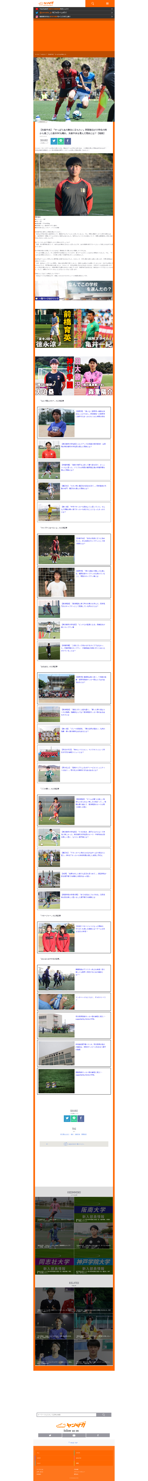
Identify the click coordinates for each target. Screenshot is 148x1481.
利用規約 (39, 1474)
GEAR (39, 1458)
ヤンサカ (37, 54)
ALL (38, 1453)
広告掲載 (76, 1469)
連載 (77, 1463)
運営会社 (76, 1474)
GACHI (78, 1453)
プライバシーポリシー (79, 1472)
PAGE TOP (74, 1443)
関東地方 (84, 1134)
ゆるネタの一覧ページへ (76, 1144)
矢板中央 (77, 1134)
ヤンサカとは (40, 1469)
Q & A (38, 1463)
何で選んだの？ (64, 1134)
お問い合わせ (40, 1472)
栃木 (72, 1134)
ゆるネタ (43, 54)
